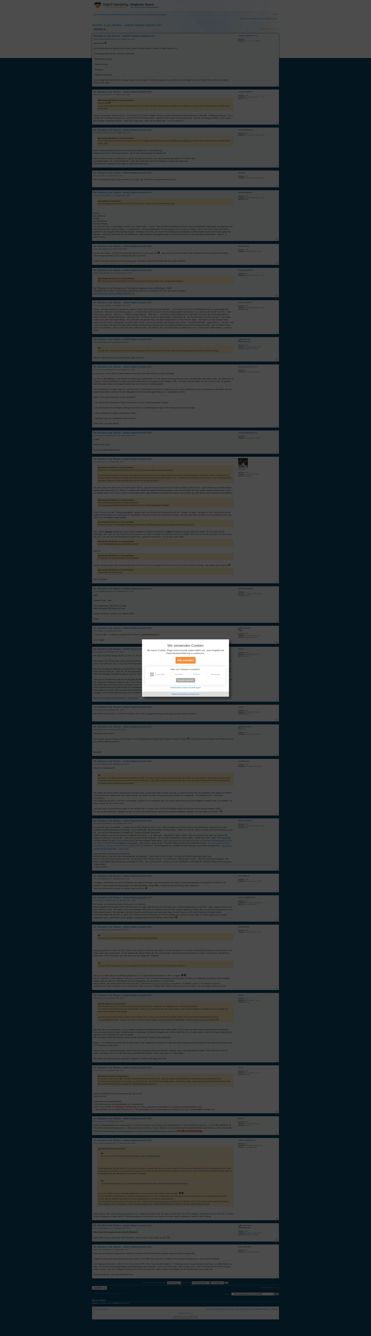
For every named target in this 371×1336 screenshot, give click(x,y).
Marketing (215, 674)
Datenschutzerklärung (180, 694)
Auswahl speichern (185, 680)
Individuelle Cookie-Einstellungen (185, 687)
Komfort (178, 674)
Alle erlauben (185, 660)
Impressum (195, 694)
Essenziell (159, 674)
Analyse (196, 674)
